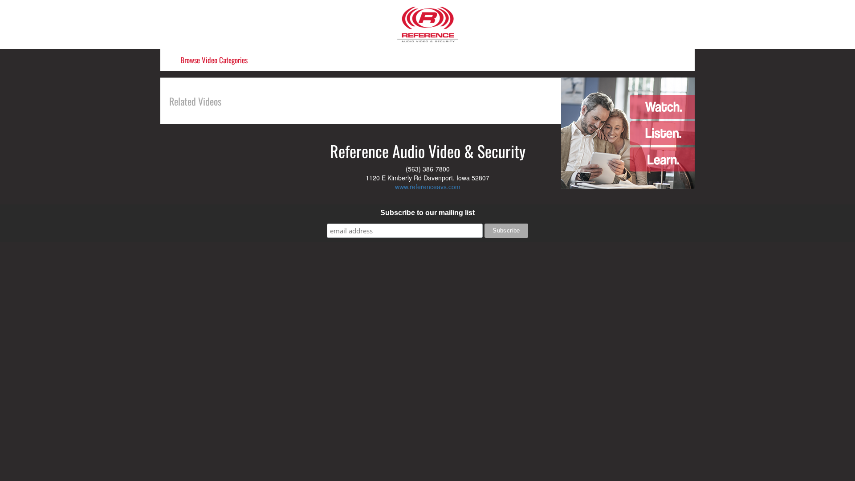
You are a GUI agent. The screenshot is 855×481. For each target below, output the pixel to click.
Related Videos (195, 101)
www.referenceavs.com (427, 186)
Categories (214, 59)
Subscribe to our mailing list (427, 212)
